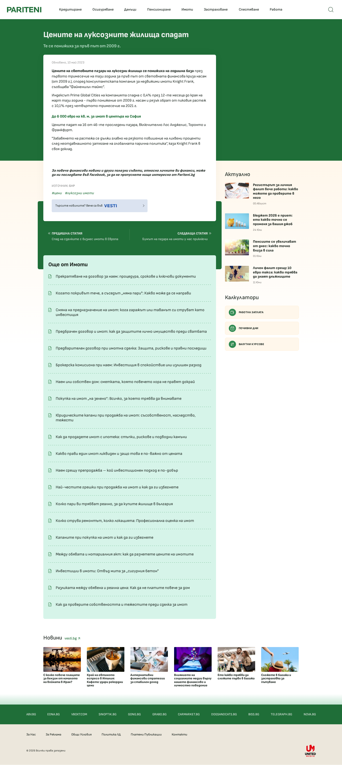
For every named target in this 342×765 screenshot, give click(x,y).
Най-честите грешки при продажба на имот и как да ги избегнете (117, 487)
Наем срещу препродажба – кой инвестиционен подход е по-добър (117, 470)
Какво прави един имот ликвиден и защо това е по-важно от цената (119, 453)
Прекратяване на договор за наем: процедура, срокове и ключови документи (126, 276)
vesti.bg (71, 638)
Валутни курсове (251, 344)
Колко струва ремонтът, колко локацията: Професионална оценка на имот (125, 520)
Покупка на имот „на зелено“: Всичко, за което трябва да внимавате (118, 398)
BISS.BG (253, 714)
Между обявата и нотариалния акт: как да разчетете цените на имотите (125, 554)
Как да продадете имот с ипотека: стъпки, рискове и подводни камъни (121, 436)
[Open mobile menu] (331, 9)
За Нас (31, 734)
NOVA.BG (310, 714)
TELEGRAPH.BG (281, 714)
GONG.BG (134, 714)
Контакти (179, 734)
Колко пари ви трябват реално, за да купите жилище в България (114, 504)
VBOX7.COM (79, 714)
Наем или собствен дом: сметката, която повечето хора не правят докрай (125, 381)
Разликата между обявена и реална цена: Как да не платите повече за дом (123, 587)
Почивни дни (249, 328)
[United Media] (310, 751)
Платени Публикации (146, 734)
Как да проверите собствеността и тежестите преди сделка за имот (121, 604)
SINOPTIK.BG (107, 714)
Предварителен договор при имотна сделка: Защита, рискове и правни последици (131, 348)
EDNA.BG (53, 714)
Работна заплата (251, 312)
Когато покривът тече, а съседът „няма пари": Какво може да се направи (123, 293)
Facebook (97, 175)
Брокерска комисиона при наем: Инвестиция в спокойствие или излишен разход (128, 365)
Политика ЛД (111, 734)
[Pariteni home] (24, 9)
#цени (57, 193)
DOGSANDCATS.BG (224, 714)
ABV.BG (31, 714)
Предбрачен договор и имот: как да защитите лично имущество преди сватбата (131, 331)
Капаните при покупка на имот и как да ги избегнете (104, 537)
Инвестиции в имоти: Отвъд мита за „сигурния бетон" (107, 571)
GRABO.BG (159, 714)
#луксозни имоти (79, 193)
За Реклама (53, 734)
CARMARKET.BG (189, 714)
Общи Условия (81, 734)
